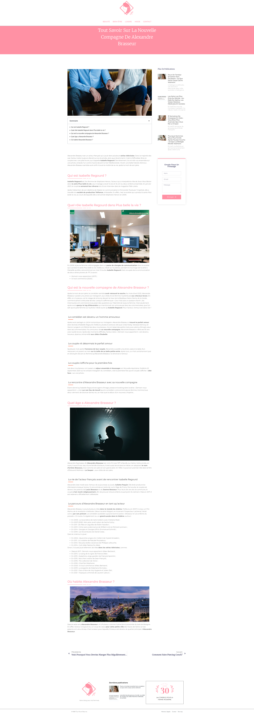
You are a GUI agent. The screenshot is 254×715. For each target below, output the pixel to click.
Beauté (106, 22)
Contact (147, 22)
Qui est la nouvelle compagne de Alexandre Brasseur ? (90, 133)
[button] (149, 121)
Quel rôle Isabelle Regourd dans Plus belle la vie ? (88, 130)
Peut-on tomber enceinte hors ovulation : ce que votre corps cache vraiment (175, 78)
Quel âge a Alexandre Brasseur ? (82, 137)
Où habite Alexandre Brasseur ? (82, 140)
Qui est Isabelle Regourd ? (80, 127)
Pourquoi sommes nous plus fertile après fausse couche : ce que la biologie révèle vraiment (176, 140)
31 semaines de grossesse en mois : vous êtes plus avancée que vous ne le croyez (175, 120)
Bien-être (117, 22)
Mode (137, 22)
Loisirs (128, 22)
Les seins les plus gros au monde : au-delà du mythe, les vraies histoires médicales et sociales (176, 100)
